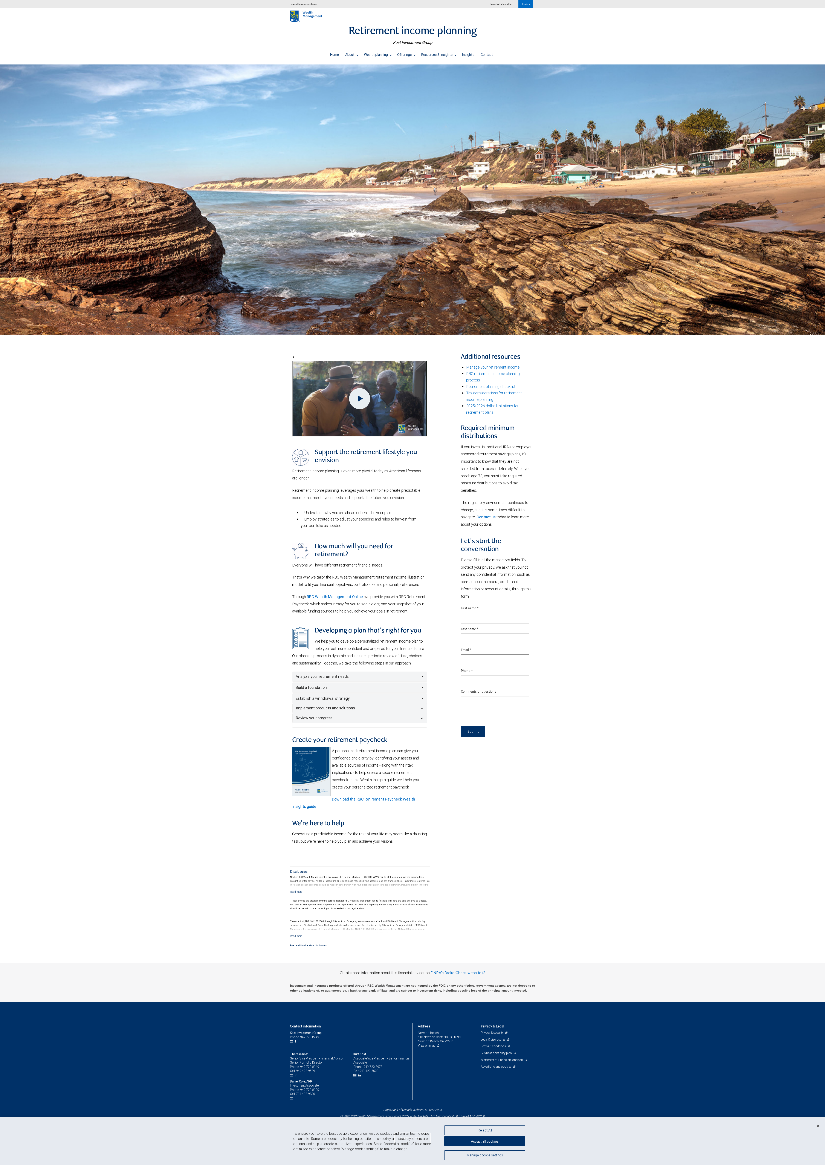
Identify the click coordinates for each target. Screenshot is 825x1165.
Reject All (485, 1130)
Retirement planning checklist (490, 386)
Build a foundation (311, 687)
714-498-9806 (305, 1094)
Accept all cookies (484, 1141)
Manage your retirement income (493, 367)
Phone (467, 671)
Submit (473, 731)
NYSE (450, 1116)
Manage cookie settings (485, 1155)
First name (470, 608)
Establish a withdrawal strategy (323, 698)
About (350, 54)
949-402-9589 (305, 1071)
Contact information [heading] (305, 1026)
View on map (426, 1045)
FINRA (464, 1116)
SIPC (478, 1116)
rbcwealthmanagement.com (303, 4)
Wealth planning (376, 54)
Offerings (404, 54)
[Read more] (296, 891)
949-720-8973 (373, 1067)
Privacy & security (492, 1033)
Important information (501, 4)
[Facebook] (296, 1041)
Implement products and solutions (325, 708)
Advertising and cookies (496, 1067)
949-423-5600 (368, 1071)
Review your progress (314, 717)
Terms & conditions (494, 1046)
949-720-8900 (309, 1090)
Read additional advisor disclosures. (308, 945)
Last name (469, 629)
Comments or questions (478, 691)
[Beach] (412, 199)
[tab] (359, 676)
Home (334, 54)
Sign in (525, 4)
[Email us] (292, 1041)
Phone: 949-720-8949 (304, 1037)
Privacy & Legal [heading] (492, 1026)
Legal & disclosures (493, 1039)
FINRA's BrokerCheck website (456, 972)
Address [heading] (424, 1026)
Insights (468, 54)
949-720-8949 (309, 1067)
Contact (487, 54)
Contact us (486, 516)
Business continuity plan (496, 1053)
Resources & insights (437, 54)
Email (466, 650)
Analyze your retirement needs (322, 676)
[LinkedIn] (296, 1075)
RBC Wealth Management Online (335, 596)
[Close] (818, 1126)
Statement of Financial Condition (502, 1060)
